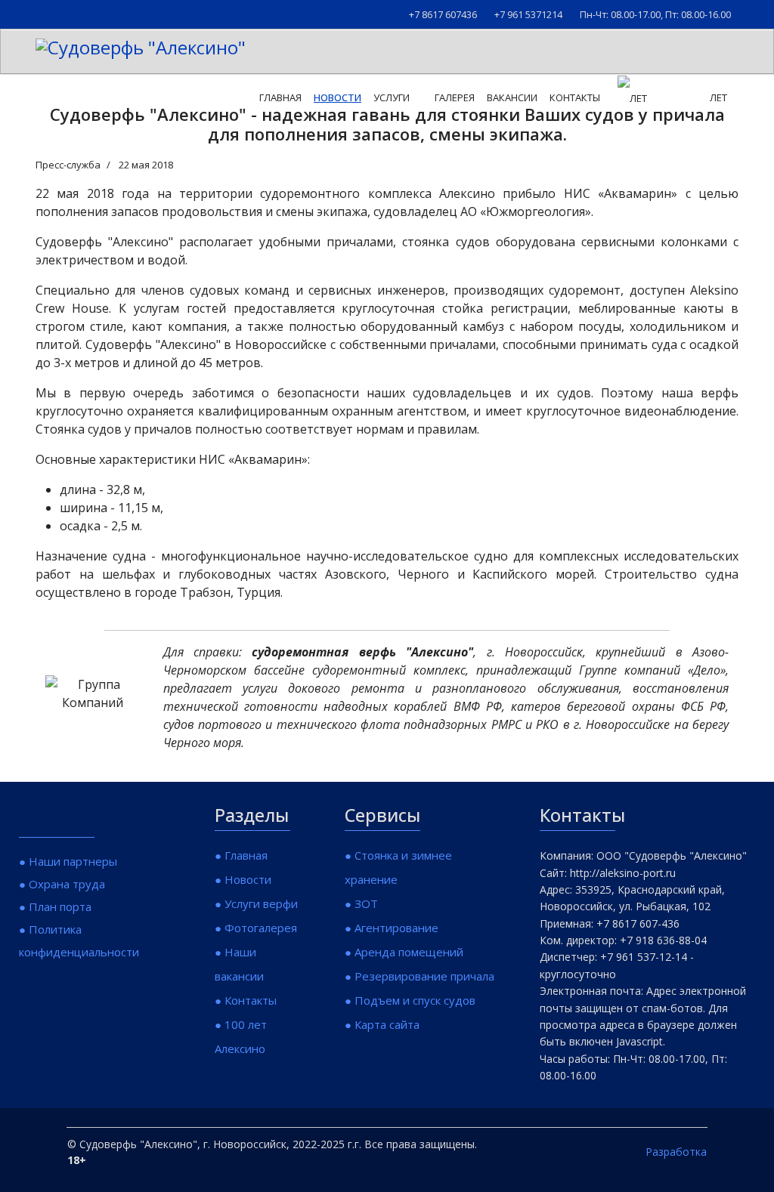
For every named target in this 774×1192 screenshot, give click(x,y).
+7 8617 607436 (443, 14)
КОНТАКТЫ (575, 97)
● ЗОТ (361, 903)
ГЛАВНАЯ (280, 97)
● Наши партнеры (68, 861)
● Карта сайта (382, 1024)
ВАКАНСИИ (512, 97)
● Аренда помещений (404, 951)
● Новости (243, 879)
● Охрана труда (62, 883)
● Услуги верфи (256, 903)
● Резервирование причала (419, 976)
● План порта (55, 906)
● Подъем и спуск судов (410, 1000)
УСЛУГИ (391, 97)
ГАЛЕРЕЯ (455, 97)
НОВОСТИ (337, 97)
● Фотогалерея (256, 927)
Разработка (676, 1151)
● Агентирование (391, 927)
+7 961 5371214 (528, 14)
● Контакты (246, 1000)
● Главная (241, 855)
